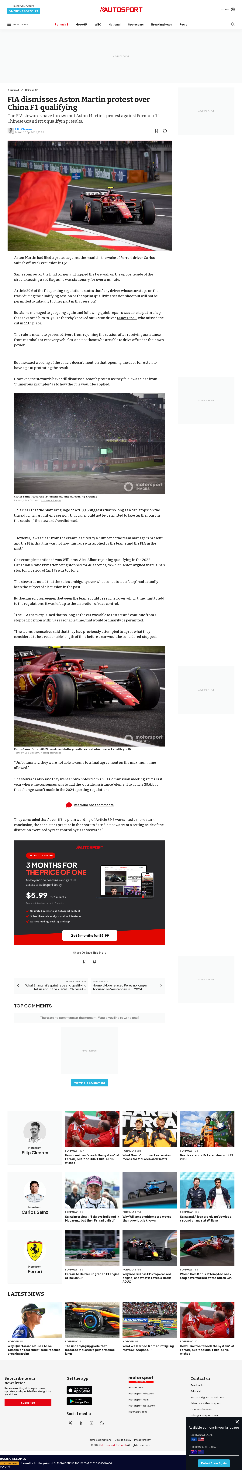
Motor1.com (136, 1387)
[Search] (233, 24)
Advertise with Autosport (206, 1403)
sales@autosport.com (204, 1415)
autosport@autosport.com (207, 1397)
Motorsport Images (51, 500)
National (114, 24)
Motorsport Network (113, 1445)
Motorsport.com (139, 1399)
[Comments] (166, 131)
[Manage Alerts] (94, 961)
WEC (98, 24)
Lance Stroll (127, 318)
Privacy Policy (142, 1439)
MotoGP (81, 24)
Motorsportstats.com (142, 1405)
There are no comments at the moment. (89, 1018)
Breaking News (161, 24)
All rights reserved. (139, 1445)
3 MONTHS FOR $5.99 (23, 11)
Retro (183, 24)
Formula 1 (61, 24)
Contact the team (201, 1409)
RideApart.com (138, 1411)
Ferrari (126, 258)
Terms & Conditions (100, 1439)
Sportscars (136, 24)
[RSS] (102, 1423)
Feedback (197, 1385)
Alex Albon (88, 560)
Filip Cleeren (23, 129)
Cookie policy (123, 1439)
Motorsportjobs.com (141, 1393)
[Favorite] (156, 131)
